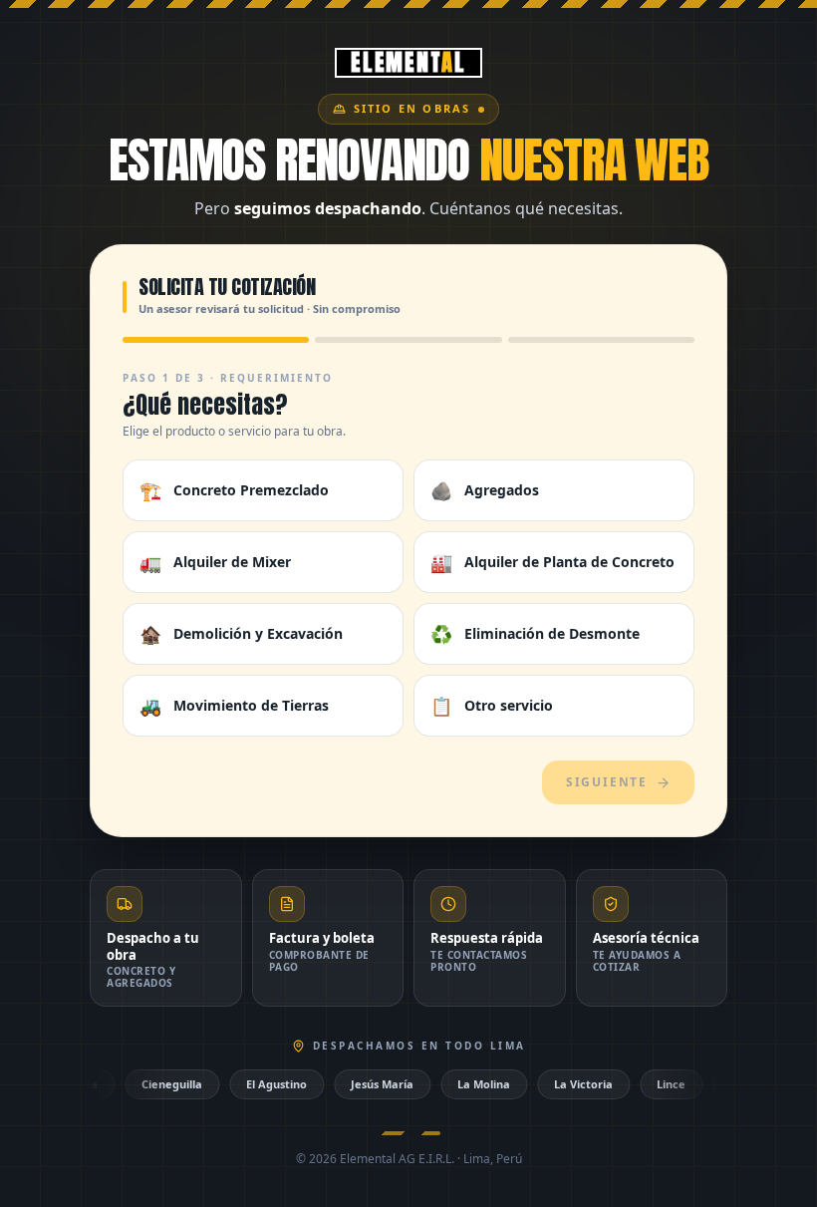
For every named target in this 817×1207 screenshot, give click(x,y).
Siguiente (607, 781)
